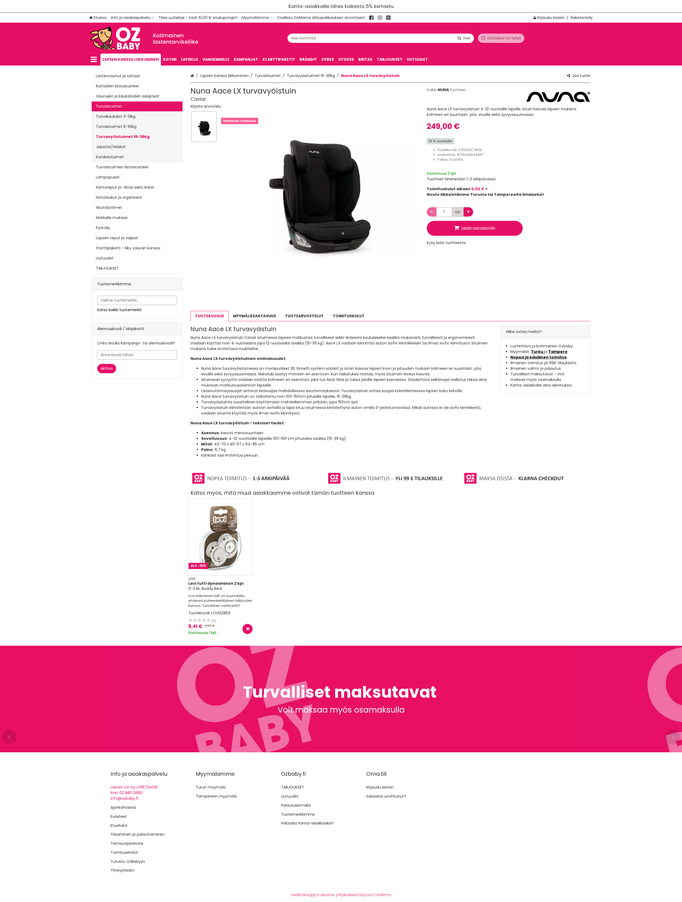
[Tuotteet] (93, 60)
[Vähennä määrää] (431, 212)
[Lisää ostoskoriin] (247, 629)
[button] (205, 106)
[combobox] (380, 38)
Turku (537, 351)
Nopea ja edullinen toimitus (538, 357)
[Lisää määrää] (468, 212)
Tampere (557, 351)
